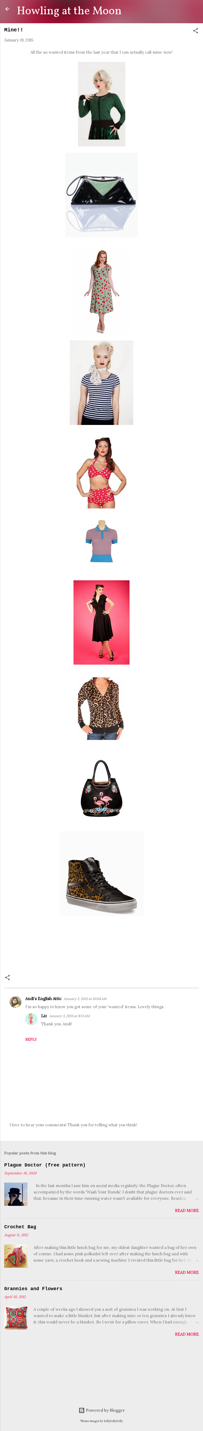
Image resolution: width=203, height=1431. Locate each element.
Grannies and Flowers (33, 1288)
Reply (31, 1039)
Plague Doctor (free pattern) (45, 1165)
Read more (187, 1210)
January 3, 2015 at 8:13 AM (69, 1016)
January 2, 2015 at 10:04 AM (85, 999)
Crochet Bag (20, 1227)
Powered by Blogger (105, 1410)
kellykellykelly (113, 1421)
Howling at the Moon (69, 11)
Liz (44, 1015)
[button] (195, 31)
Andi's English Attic (43, 998)
